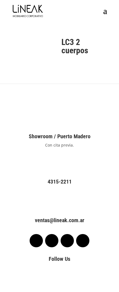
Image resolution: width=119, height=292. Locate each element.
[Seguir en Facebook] (36, 240)
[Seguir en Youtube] (82, 240)
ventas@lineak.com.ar (59, 220)
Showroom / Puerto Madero (59, 136)
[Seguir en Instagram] (51, 240)
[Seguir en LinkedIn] (67, 240)
